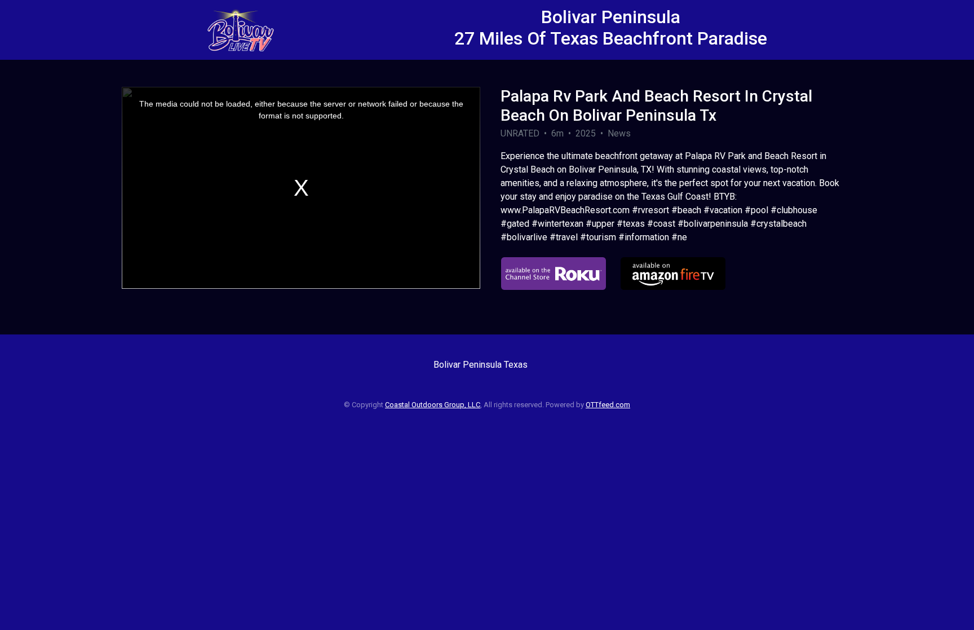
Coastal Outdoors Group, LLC (432, 404)
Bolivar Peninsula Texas (480, 364)
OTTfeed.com (608, 404)
